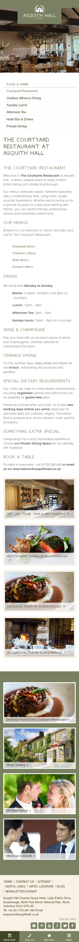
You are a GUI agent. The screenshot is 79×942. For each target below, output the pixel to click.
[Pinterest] (41, 925)
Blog (61, 886)
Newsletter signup (21, 891)
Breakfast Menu (24, 246)
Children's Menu (24, 253)
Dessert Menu (23, 266)
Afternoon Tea (16, 112)
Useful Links (15, 886)
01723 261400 (51, 464)
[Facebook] (72, 925)
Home (8, 881)
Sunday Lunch (17, 105)
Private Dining (17, 126)
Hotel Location (41, 886)
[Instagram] (34, 925)
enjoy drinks (43, 363)
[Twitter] (64, 925)
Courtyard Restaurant (22, 91)
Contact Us (25, 881)
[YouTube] (49, 925)
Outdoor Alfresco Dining (24, 98)
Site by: (67, 919)
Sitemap (44, 881)
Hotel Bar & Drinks (20, 119)
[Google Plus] (57, 925)
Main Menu (21, 260)
